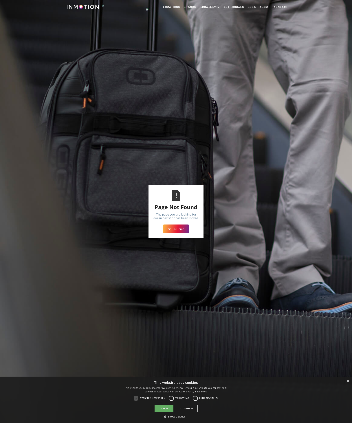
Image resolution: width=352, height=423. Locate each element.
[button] (210, 7)
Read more (201, 391)
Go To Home (176, 229)
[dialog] (176, 400)
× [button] (347, 381)
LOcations (171, 7)
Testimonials (233, 7)
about (265, 7)
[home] (82, 8)
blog (252, 7)
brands (190, 7)
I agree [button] (164, 408)
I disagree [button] (186, 408)
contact (281, 7)
